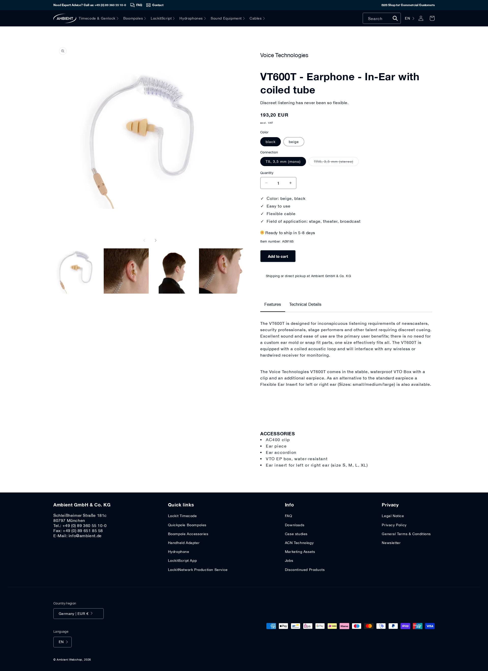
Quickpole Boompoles (187, 525)
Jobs (289, 560)
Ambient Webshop (69, 659)
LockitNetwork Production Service (198, 570)
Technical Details (305, 304)
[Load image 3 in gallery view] (173, 271)
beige (294, 142)
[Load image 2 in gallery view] (126, 271)
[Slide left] (144, 240)
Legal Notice (393, 516)
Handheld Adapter (184, 543)
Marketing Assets (300, 552)
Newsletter (391, 543)
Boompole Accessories (188, 534)
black (271, 142)
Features (272, 304)
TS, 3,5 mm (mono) (283, 161)
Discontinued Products (305, 570)
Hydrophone (178, 552)
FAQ (288, 516)
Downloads (294, 525)
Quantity (266, 173)
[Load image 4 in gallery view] (221, 271)
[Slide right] (155, 240)
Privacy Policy (394, 525)
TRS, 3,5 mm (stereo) (336, 162)
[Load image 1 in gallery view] (78, 271)
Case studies (296, 534)
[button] (101, 18)
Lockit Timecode (182, 516)
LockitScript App (182, 560)
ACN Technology (299, 543)
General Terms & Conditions (406, 534)
